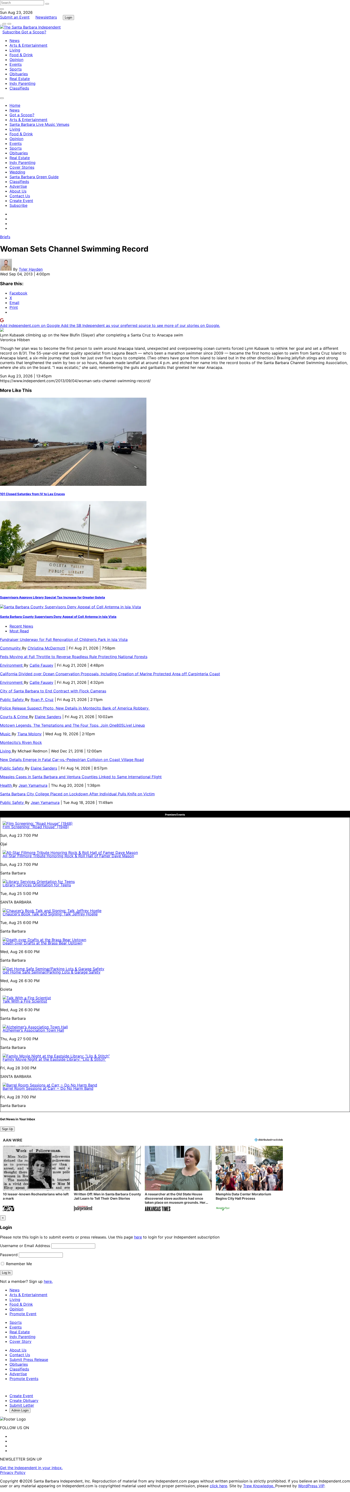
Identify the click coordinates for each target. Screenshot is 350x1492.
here (138, 1237)
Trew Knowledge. (259, 1485)
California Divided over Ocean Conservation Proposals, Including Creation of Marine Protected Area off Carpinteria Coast (110, 673)
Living (15, 50)
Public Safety (12, 699)
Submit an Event (15, 17)
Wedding (17, 172)
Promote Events (24, 1378)
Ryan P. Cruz (42, 699)
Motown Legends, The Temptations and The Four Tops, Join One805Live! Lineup (72, 725)
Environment (12, 665)
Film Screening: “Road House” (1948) (36, 826)
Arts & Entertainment (28, 45)
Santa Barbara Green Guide (34, 176)
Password (9, 1254)
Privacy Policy (12, 1472)
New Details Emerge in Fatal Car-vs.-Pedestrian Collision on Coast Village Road (72, 759)
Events (16, 64)
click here (218, 1485)
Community (11, 648)
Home (15, 105)
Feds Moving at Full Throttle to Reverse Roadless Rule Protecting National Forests (73, 656)
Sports (16, 69)
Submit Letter (22, 1405)
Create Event (21, 200)
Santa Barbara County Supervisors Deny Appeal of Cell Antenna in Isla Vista (58, 617)
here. (48, 1281)
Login (68, 17)
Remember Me (18, 1263)
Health (6, 785)
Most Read (19, 631)
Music (6, 733)
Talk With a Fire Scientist (25, 1001)
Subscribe (11, 32)
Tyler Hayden (31, 269)
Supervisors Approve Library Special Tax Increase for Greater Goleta (52, 597)
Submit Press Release (29, 1359)
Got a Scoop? (33, 32)
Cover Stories (22, 167)
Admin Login (20, 1410)
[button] (36, 1179)
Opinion (16, 59)
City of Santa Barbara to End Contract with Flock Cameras (53, 691)
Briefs (5, 236)
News (15, 40)
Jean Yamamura (33, 785)
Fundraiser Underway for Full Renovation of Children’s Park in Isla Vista (64, 639)
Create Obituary (24, 1400)
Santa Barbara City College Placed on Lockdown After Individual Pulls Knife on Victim (77, 794)
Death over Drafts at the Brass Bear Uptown (42, 943)
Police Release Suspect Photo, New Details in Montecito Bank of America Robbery (75, 708)
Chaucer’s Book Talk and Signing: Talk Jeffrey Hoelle (50, 914)
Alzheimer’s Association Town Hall (33, 1030)
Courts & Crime (14, 716)
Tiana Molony (29, 733)
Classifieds (19, 88)
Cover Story (20, 1341)
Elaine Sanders (48, 716)
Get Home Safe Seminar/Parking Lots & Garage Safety (51, 972)
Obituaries (19, 73)
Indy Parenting (22, 83)
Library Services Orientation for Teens (37, 885)
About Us (18, 191)
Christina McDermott (46, 648)
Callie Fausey (41, 665)
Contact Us (20, 195)
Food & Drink (21, 54)
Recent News (21, 626)
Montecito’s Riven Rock (21, 742)
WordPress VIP (311, 1485)
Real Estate (20, 78)
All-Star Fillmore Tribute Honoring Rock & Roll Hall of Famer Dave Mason (68, 855)
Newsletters (46, 17)
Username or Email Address (25, 1245)
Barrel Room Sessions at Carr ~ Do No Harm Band (48, 1088)
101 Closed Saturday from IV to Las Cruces (32, 494)
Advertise (18, 186)
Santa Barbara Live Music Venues (39, 124)
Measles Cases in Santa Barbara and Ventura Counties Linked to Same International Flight (81, 776)
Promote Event (23, 1313)
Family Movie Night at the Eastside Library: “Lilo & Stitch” (54, 1059)
